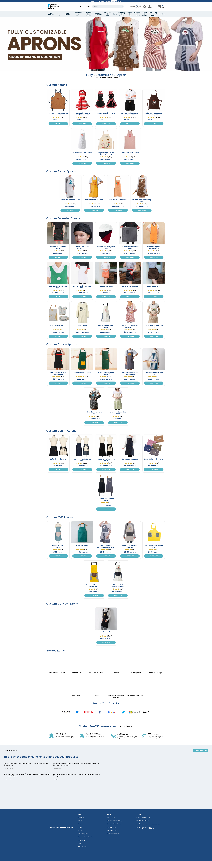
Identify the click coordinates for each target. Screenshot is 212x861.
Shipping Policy (111, 827)
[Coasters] (96, 682)
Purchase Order (112, 830)
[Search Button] (122, 6)
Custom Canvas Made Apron (106, 499)
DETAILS (119, 1)
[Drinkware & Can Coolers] (136, 682)
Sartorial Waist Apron (130, 286)
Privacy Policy (111, 817)
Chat (139, 8)
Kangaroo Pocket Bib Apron (58, 546)
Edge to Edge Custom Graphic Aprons (106, 153)
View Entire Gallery (201, 750)
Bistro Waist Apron (153, 286)
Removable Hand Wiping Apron (154, 546)
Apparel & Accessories (98, 14)
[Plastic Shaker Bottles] (96, 662)
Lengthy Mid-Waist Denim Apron (106, 460)
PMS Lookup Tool (83, 834)
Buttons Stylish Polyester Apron (58, 287)
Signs (115, 14)
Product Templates (113, 834)
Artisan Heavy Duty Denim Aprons (58, 114)
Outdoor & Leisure (137, 14)
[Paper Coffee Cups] (155, 662)
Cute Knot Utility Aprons (106, 113)
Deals (80, 6)
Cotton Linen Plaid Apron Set (94, 413)
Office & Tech (129, 14)
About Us (81, 817)
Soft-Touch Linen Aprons (130, 153)
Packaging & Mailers (153, 14)
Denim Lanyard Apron (130, 459)
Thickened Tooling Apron (94, 200)
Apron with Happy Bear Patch (118, 413)
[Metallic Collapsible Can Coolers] (116, 682)
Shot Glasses (67, 14)
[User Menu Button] (144, 6)
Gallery (80, 821)
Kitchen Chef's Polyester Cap (106, 247)
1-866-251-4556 (135, 6)
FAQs (79, 824)
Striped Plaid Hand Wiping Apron (141, 200)
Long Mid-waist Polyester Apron (82, 287)
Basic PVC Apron (82, 545)
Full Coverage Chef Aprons (82, 153)
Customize (58, 124)
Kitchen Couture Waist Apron (58, 247)
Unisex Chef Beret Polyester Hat (82, 247)
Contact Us (81, 840)
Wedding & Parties (121, 14)
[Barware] (116, 662)
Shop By (59, 14)
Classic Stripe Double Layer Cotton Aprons (82, 114)
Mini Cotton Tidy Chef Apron (106, 373)
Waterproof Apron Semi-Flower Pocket (94, 586)
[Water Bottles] (76, 682)
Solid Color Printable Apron (70, 200)
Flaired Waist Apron (106, 286)
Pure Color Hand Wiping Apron (106, 326)
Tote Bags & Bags (107, 14)
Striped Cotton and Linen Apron (154, 326)
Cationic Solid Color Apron (117, 200)
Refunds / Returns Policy (114, 821)
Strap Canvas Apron (106, 632)
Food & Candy (144, 14)
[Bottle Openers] (136, 662)
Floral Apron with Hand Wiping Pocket (130, 546)
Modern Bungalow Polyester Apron (153, 247)
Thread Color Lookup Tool (85, 837)
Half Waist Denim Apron (58, 459)
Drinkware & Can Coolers (88, 14)
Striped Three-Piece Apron (58, 326)
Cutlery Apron (82, 326)
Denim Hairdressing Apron (153, 459)
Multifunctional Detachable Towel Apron (106, 546)
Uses (79, 843)
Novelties (162, 14)
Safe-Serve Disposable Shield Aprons (153, 114)
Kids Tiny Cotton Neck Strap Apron (58, 373)
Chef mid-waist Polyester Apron (130, 247)
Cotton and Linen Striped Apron (154, 373)
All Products (51, 14)
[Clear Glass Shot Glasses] (56, 662)
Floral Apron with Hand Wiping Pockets (118, 586)
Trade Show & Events (78, 14)
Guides (87, 6)
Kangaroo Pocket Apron (82, 373)
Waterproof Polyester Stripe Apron (130, 326)
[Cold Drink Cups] (76, 662)
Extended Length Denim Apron (82, 460)
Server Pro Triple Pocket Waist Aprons (129, 114)
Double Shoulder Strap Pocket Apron (130, 373)
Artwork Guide (82, 847)
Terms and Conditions (114, 824)
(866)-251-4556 (145, 817)
